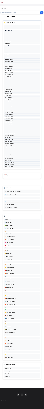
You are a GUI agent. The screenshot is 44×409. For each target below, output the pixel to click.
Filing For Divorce (8, 30)
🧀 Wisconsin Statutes (9, 354)
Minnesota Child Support (9, 112)
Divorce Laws (7, 25)
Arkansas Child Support (9, 72)
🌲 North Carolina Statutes (10, 309)
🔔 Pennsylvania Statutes (10, 323)
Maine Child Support (8, 103)
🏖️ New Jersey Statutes (10, 301)
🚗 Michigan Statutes (9, 278)
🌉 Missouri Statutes (9, 287)
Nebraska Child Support (9, 120)
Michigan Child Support (9, 110)
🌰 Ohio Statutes (8, 315)
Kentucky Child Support (9, 99)
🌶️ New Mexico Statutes (10, 304)
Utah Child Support (8, 156)
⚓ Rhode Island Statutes (10, 326)
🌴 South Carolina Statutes (10, 329)
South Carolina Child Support (10, 147)
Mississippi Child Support (9, 114)
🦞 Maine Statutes (8, 270)
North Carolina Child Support (10, 133)
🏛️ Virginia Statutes (9, 346)
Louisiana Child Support (9, 101)
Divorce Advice (7, 32)
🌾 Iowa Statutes (8, 259)
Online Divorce (7, 50)
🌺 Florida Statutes (9, 242)
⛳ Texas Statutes (8, 337)
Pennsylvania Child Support (9, 143)
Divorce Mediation (8, 52)
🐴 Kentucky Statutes (9, 264)
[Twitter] (22, 395)
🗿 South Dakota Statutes (10, 332)
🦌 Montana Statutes (9, 290)
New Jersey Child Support (9, 126)
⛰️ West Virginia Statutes (10, 351)
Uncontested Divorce (8, 39)
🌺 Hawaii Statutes (9, 247)
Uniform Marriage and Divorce (10, 28)
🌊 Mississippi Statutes (9, 284)
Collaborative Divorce (8, 41)
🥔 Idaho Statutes (8, 250)
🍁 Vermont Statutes (9, 343)
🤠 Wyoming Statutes (9, 357)
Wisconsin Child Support (9, 166)
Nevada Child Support (8, 122)
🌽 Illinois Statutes (8, 253)
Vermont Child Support (9, 158)
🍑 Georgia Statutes (9, 245)
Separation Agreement (9, 61)
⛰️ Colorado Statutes (9, 233)
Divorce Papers (7, 43)
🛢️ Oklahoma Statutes (9, 318)
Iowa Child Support (8, 95)
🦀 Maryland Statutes (9, 273)
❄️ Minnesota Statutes (9, 281)
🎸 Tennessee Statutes (9, 335)
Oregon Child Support (8, 141)
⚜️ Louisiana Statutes (9, 267)
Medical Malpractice (9, 373)
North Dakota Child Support (9, 135)
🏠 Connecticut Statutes (10, 236)
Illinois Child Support (8, 91)
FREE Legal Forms (8, 368)
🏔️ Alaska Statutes (8, 222)
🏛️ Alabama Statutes (9, 219)
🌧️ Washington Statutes (10, 349)
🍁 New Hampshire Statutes (10, 298)
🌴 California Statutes (9, 231)
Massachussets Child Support (10, 108)
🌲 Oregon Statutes (9, 321)
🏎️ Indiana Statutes (9, 256)
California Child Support (9, 74)
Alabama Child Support (9, 66)
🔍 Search (41, 12)
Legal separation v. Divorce (9, 59)
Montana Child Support (9, 118)
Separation (7, 57)
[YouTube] (26, 395)
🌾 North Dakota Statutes (10, 312)
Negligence (7, 376)
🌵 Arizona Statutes (9, 225)
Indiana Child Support (8, 93)
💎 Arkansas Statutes (9, 228)
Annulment (7, 54)
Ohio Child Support (8, 137)
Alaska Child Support (8, 68)
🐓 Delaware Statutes (9, 239)
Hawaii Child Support (8, 87)
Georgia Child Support (8, 85)
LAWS (2, 8)
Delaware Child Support (9, 80)
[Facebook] (18, 395)
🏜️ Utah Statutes (8, 340)
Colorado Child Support (9, 76)
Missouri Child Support (9, 116)
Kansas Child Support (8, 97)
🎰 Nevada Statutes (9, 295)
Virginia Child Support (8, 160)
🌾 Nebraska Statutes (9, 292)
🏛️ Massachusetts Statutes (10, 276)
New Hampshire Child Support (10, 124)
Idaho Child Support (8, 89)
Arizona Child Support (8, 70)
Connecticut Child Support (9, 78)
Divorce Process (8, 45)
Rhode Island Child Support (9, 145)
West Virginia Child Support (9, 164)
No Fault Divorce (8, 37)
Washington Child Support (9, 162)
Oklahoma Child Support (9, 139)
